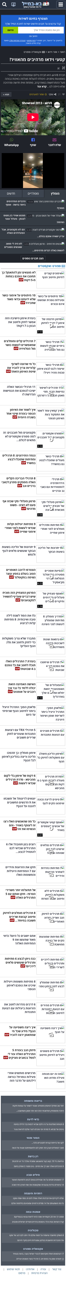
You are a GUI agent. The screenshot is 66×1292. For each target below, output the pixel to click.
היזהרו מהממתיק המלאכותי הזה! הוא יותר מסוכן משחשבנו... (40, 1110)
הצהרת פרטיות (39, 1273)
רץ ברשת (33, 1156)
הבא (7, 94)
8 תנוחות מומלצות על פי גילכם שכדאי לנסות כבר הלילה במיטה (39, 1124)
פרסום (21, 1273)
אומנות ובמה (33, 1211)
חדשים (11, 193)
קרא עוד (42, 86)
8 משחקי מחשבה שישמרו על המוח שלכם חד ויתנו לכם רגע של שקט (36, 1235)
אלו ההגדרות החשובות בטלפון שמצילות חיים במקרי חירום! (40, 1240)
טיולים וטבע (33, 1174)
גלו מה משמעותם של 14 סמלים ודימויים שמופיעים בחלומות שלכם (37, 1203)
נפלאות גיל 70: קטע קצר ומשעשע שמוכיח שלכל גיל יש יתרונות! (38, 1161)
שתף (51, 94)
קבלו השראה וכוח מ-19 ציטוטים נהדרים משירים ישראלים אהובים (38, 1221)
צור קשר (56, 1269)
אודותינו (30, 1269)
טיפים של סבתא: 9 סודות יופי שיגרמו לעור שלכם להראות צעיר (39, 1129)
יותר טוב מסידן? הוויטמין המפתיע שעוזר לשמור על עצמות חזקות (38, 1105)
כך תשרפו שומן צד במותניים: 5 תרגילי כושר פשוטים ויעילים (40, 1258)
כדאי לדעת (33, 1119)
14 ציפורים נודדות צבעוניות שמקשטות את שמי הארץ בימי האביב (38, 1184)
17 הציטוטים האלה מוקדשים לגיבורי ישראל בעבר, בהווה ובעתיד (38, 1253)
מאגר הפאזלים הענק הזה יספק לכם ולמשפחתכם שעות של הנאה (38, 1147)
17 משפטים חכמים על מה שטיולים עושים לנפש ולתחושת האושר (38, 1179)
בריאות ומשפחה (33, 1100)
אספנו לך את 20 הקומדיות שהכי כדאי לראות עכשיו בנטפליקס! (39, 1216)
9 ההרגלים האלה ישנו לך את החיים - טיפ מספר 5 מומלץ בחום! (39, 1166)
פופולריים (33, 193)
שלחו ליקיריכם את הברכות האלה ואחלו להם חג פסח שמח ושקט (38, 1198)
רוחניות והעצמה (33, 1193)
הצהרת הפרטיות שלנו (17, 40)
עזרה (43, 1269)
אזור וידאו (52, 51)
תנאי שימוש (31, 40)
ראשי (62, 51)
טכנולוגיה (33, 1230)
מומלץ (55, 193)
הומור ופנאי (33, 1137)
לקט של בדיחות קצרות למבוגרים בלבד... (48, 1142)
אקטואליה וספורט (33, 51)
